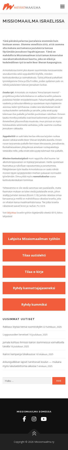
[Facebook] (24, 419)
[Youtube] (43, 419)
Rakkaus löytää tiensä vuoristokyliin (23, 326)
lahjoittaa (11, 212)
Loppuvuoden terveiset (16, 334)
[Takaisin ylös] (34, 434)
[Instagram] (34, 419)
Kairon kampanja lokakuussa (19, 354)
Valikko (62, 6)
